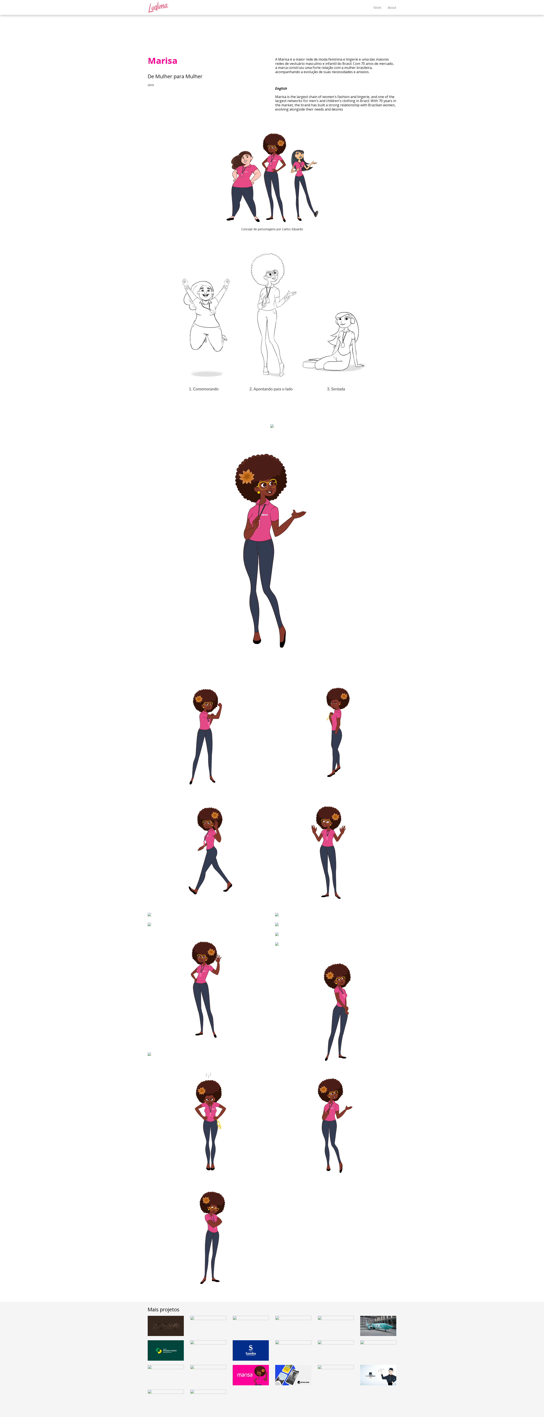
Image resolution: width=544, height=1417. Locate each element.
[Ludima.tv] (158, 7)
